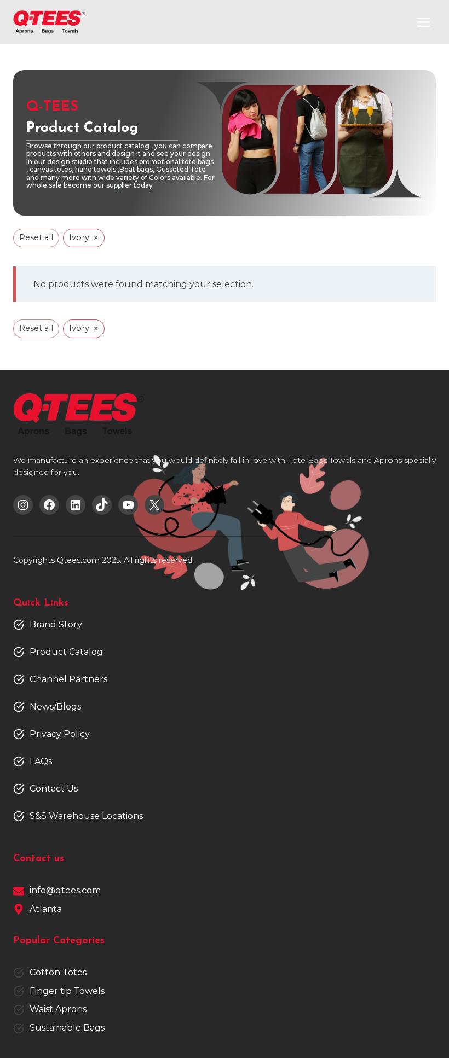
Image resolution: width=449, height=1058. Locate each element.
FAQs (41, 761)
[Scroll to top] (422, 1014)
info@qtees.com (65, 890)
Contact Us (54, 788)
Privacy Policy (60, 734)
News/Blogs (55, 706)
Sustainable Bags (67, 1027)
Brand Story (56, 624)
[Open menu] (423, 22)
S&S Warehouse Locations (86, 816)
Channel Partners (68, 679)
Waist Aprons (58, 1009)
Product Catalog (66, 652)
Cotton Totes (58, 972)
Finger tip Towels (67, 991)
